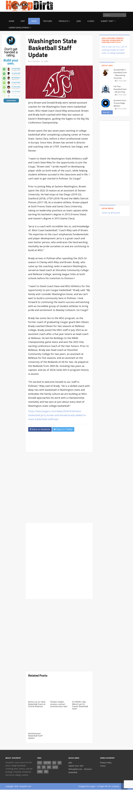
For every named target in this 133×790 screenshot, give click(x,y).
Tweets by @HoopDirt (110, 212)
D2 (54, 763)
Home (11, 21)
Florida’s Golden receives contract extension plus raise (58, 704)
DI (39, 767)
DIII (49, 767)
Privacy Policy (105, 762)
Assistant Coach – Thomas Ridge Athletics (120, 103)
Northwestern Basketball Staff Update (35, 736)
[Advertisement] (107, 5)
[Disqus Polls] (59, 487)
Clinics (90, 21)
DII (44, 767)
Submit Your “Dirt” (76, 766)
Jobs (79, 21)
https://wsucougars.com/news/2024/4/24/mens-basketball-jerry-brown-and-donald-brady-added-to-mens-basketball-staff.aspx (57, 415)
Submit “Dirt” (107, 21)
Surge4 (92, 786)
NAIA (40, 771)
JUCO (55, 767)
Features (47, 21)
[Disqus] (59, 560)
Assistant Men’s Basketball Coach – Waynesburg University (120, 73)
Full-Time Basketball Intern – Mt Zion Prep (120, 89)
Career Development (19, 27)
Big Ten (47, 763)
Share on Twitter (64, 429)
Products (63, 21)
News (34, 21)
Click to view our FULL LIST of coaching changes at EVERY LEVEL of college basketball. (114, 49)
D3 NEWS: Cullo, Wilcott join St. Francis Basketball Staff (80, 705)
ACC (39, 763)
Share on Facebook (40, 429)
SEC (46, 771)
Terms (102, 766)
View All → (107, 112)
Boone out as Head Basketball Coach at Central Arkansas (36, 704)
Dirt (23, 21)
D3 (59, 763)
